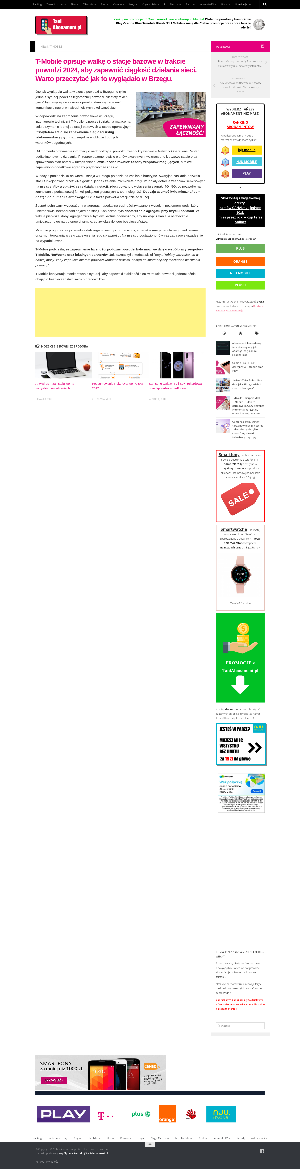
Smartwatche (233, 529)
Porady (225, 4)
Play (73, 4)
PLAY (247, 173)
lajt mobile (246, 149)
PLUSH (240, 284)
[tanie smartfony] (240, 517)
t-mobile (56, 46)
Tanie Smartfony (56, 4)
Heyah (133, 4)
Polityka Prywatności (47, 1161)
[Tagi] (256, 333)
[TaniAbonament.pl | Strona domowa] (61, 25)
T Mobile (88, 4)
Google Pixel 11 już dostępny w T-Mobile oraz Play (247, 366)
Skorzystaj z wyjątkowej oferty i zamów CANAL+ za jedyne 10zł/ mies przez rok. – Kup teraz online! (240, 210)
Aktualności (241, 4)
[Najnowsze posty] (224, 333)
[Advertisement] (120, 312)
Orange (117, 4)
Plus (103, 4)
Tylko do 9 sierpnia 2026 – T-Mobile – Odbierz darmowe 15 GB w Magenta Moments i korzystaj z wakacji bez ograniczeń (248, 405)
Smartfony (229, 454)
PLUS (240, 248)
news (44, 46)
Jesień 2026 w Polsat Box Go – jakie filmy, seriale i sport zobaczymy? (247, 384)
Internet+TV (206, 4)
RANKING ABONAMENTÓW (240, 124)
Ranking (37, 4)
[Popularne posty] (240, 333)
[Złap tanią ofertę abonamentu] (262, 46)
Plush (189, 4)
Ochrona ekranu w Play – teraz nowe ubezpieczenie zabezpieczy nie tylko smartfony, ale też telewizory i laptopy (247, 429)
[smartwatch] (240, 596)
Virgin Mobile (149, 4)
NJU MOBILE (246, 161)
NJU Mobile (171, 4)
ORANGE (240, 261)
